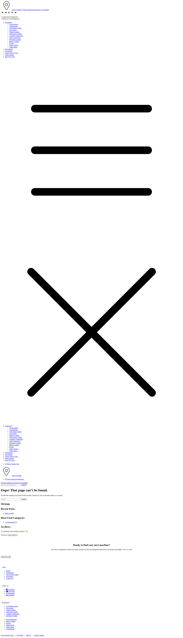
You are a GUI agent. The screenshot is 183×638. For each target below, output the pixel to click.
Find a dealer (9, 55)
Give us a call (6, 557)
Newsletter (8, 51)
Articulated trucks (12, 606)
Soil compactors (11, 619)
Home (8, 571)
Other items (10, 627)
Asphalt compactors (12, 614)
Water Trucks (13, 45)
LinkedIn (11, 595)
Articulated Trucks (15, 28)
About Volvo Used (11, 53)
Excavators (13, 30)
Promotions (9, 49)
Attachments (13, 26)
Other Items (13, 47)
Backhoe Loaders (15, 40)
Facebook (11, 589)
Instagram (11, 593)
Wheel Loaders (14, 32)
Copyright (19, 635)
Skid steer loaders (12, 612)
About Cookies (39, 635)
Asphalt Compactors (16, 36)
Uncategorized (10, 522)
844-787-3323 (10, 57)
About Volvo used (12, 575)
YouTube (11, 591)
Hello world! (9, 513)
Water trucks (10, 625)
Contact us (9, 578)
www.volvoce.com (7, 635)
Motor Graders (14, 41)
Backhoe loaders (11, 616)
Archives (4, 535)
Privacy (28, 635)
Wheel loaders (11, 610)
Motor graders (11, 621)
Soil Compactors (14, 38)
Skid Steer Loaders (15, 34)
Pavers (11, 43)
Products (8, 22)
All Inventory (13, 24)
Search (24, 485)
